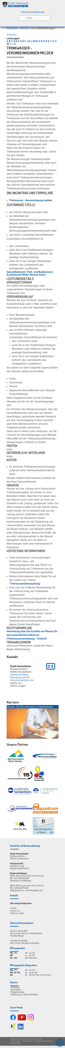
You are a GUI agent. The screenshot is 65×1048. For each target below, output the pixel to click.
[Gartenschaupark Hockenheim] (39, 773)
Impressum (16, 1041)
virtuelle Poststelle (19, 941)
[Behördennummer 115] (20, 773)
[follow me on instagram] (31, 1019)
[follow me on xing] (13, 1029)
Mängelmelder (18, 992)
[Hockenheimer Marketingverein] (45, 791)
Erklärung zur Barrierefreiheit (24, 994)
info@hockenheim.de (21, 680)
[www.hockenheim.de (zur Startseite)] (32, 4)
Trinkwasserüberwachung (25, 583)
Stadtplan (15, 987)
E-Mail (13, 908)
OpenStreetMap (19, 674)
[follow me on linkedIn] (21, 1029)
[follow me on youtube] (22, 1019)
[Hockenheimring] (45, 756)
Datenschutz (27, 1041)
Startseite (12, 28)
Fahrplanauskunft (20, 677)
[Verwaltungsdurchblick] (43, 826)
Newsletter (16, 989)
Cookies (38, 1041)
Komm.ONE (15, 1043)
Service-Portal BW (19, 931)
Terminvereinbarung (32, 12)
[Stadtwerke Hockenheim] (20, 808)
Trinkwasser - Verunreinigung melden (30, 200)
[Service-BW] (20, 826)
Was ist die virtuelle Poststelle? (25, 943)
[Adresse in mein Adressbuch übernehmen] (50, 670)
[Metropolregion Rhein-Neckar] (15, 756)
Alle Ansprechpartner (21, 903)
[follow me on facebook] (13, 1019)
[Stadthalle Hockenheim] (20, 791)
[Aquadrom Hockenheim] (45, 808)
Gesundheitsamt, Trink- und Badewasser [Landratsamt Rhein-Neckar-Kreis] (30, 273)
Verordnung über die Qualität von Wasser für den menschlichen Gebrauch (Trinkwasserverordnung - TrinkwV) (32, 635)
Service (24, 28)
